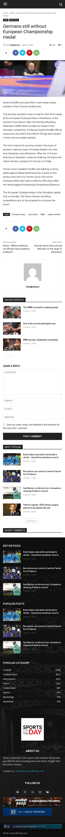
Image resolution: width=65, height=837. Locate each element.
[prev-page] (5, 356)
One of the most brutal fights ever (39, 323)
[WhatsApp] (36, 53)
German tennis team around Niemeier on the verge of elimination (48, 248)
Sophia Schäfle (54, 214)
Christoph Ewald (18, 214)
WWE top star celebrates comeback (40, 340)
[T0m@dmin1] (5, 45)
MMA (12, 13)
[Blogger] (18, 792)
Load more (31, 521)
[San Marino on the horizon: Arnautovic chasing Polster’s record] (12, 493)
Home (5, 13)
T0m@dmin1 (14, 45)
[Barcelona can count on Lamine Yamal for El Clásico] (12, 476)
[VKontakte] (47, 792)
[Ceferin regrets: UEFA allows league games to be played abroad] (12, 509)
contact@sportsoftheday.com (29, 771)
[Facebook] (16, 53)
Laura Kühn (33, 214)
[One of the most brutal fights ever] (12, 328)
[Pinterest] (29, 53)
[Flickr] (32, 792)
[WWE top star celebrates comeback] (12, 344)
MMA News (14, 20)
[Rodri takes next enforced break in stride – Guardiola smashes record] (12, 459)
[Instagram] (40, 792)
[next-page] (10, 356)
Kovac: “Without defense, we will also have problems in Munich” (16, 248)
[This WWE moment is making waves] (12, 312)
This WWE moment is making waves (40, 307)
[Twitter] (23, 53)
